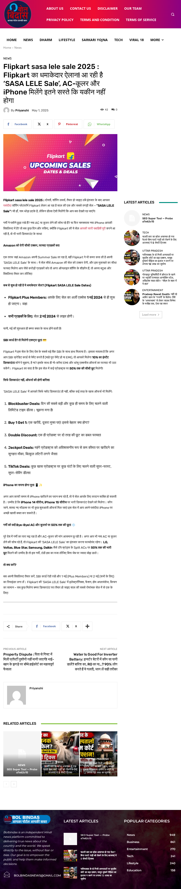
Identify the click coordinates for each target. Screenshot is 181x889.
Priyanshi (22, 110)
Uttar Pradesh (98, 759)
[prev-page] (6, 784)
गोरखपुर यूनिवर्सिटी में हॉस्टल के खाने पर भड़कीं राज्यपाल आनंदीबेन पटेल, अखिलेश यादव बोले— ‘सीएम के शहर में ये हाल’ (159, 279)
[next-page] (14, 784)
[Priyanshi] (7, 110)
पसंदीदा (7, 205)
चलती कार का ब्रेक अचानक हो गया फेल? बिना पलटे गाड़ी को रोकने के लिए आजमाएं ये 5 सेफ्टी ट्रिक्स (60, 769)
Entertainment (152, 290)
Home (7, 48)
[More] (87, 626)
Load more (149, 315)
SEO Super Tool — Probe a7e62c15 (22, 771)
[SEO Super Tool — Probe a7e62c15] (22, 753)
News (18, 48)
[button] (172, 14)
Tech (59, 762)
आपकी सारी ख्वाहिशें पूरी (93, 228)
